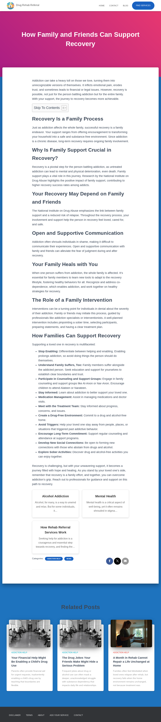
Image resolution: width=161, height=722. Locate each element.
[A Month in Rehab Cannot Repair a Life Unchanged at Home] (131, 633)
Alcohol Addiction (55, 496)
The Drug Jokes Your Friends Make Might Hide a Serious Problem (80, 661)
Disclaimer (15, 715)
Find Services (143, 5)
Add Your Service (59, 715)
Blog (125, 6)
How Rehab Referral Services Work (55, 530)
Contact (113, 6)
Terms (29, 715)
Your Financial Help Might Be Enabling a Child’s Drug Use (29, 661)
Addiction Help (54, 559)
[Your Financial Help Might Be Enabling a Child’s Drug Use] (29, 633)
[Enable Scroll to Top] (155, 716)
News (69, 559)
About (41, 715)
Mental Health (105, 496)
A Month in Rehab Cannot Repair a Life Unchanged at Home (131, 661)
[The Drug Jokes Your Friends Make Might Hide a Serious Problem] (80, 633)
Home (102, 6)
